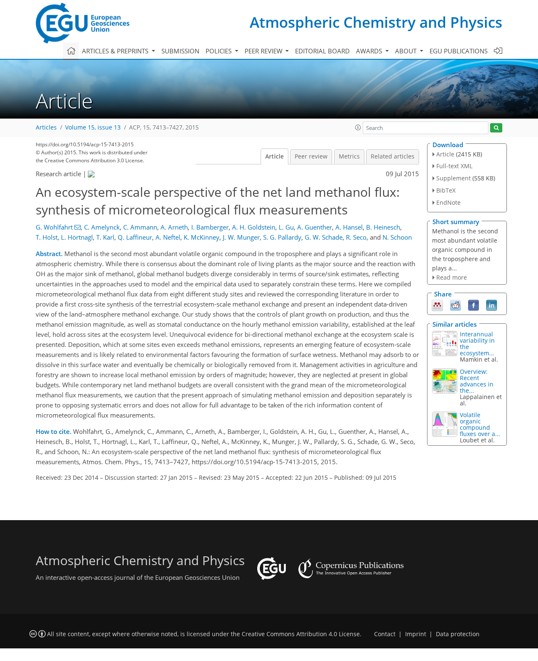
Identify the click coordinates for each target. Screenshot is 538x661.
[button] (358, 127)
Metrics (349, 156)
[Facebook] (473, 305)
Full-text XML (454, 166)
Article (274, 156)
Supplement (453, 178)
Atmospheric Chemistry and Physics (376, 22)
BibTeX (446, 190)
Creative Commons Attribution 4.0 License (301, 634)
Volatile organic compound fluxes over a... (480, 424)
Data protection (458, 634)
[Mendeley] (437, 305)
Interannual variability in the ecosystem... (477, 343)
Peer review (311, 156)
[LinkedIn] (491, 305)
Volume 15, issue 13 (93, 127)
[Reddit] (455, 305)
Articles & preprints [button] (116, 51)
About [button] (406, 51)
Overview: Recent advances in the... (476, 381)
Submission (180, 51)
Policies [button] (219, 51)
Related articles (392, 156)
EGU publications (459, 51)
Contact (385, 634)
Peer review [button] (264, 51)
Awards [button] (370, 51)
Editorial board (322, 51)
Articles (46, 127)
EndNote (448, 202)
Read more (451, 277)
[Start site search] (496, 128)
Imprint (415, 634)
